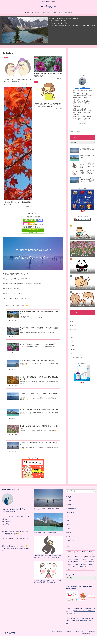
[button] (93, 132)
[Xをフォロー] (82, 123)
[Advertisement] (82, 59)
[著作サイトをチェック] (80, 123)
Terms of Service (87, 620)
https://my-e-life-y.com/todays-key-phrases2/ (16, 548)
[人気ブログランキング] (83, 597)
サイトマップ (76, 631)
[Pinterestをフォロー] (84, 123)
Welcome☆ (59, 631)
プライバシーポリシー (81, 611)
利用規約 (92, 611)
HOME (53, 631)
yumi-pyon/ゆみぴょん (82, 88)
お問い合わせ (84, 631)
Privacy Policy (75, 620)
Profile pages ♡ (67, 631)
